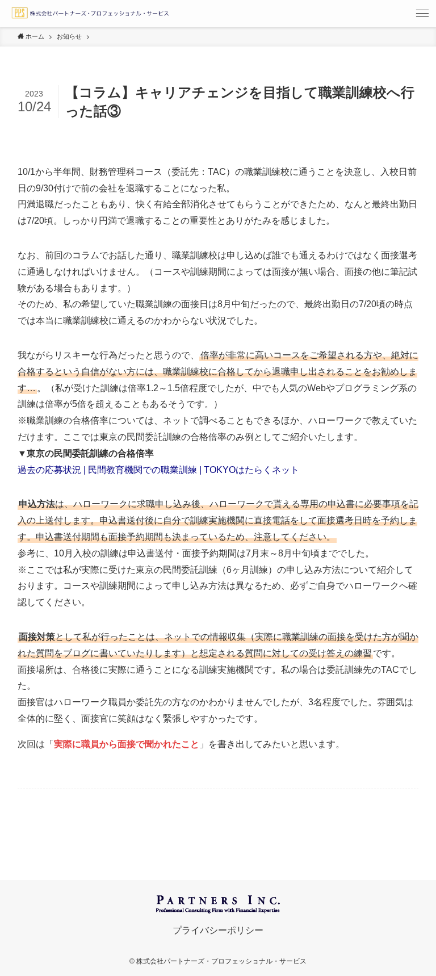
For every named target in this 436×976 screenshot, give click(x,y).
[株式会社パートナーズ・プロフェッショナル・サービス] (90, 13)
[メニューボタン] (422, 13)
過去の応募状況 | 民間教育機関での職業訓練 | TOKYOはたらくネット (158, 470)
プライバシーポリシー (218, 930)
